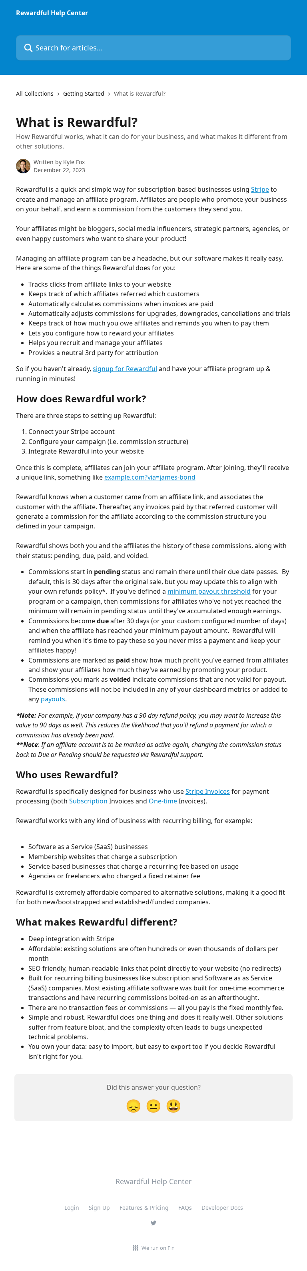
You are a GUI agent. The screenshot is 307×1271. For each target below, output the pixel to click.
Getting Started (83, 93)
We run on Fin (158, 1247)
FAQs (185, 1207)
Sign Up (99, 1207)
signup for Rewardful (125, 368)
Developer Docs (222, 1207)
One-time (163, 801)
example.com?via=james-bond (149, 477)
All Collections (35, 93)
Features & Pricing (144, 1207)
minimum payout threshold (209, 591)
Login (71, 1207)
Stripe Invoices (207, 791)
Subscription (88, 801)
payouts (53, 699)
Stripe (260, 189)
